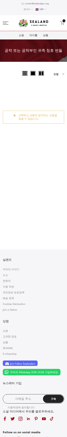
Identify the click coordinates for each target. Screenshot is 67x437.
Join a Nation (10, 310)
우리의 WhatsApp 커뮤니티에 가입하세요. (34, 372)
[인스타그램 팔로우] (20, 418)
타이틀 (33, 35)
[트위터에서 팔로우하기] (13, 418)
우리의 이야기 (11, 269)
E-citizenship (10, 354)
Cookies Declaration (14, 304)
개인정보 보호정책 (13, 292)
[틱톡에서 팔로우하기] (52, 418)
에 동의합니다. (21, 407)
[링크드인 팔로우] (28, 418)
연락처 (7, 281)
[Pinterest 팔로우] (36, 418)
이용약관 (13, 407)
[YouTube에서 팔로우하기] (44, 418)
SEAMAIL (8, 348)
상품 (45, 35)
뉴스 (5, 275)
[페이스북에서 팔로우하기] (5, 418)
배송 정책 (8, 298)
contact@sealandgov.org (37, 3)
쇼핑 (21, 35)
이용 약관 (8, 286)
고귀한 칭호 (10, 336)
